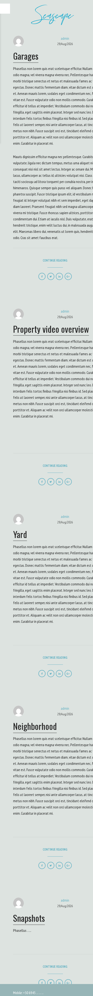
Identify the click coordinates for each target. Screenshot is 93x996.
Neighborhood (35, 726)
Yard (20, 534)
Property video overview (51, 328)
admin (65, 38)
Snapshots (29, 917)
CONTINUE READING (55, 260)
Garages (25, 55)
